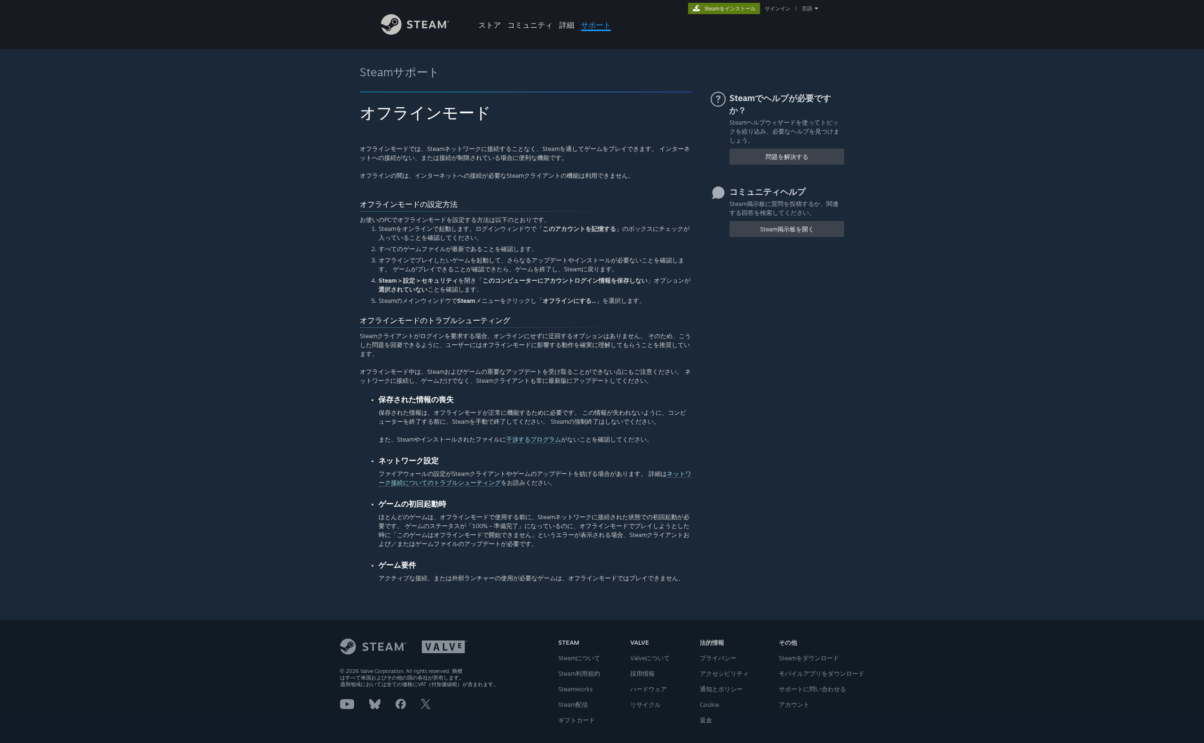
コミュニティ (530, 25)
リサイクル (645, 704)
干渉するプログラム (533, 439)
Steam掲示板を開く (787, 229)
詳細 (566, 25)
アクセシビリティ (724, 673)
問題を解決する (787, 156)
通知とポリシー (721, 689)
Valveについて (650, 658)
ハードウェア (648, 689)
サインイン (778, 8)
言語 (807, 8)
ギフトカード (576, 720)
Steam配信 (573, 704)
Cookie (709, 704)
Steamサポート (400, 72)
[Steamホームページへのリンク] (415, 32)
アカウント (794, 704)
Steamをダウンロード (809, 658)
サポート (596, 25)
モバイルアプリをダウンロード (821, 673)
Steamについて (579, 658)
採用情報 (642, 673)
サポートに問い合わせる (812, 689)
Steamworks (575, 689)
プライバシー (718, 658)
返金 (706, 720)
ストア (489, 25)
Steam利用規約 (579, 673)
